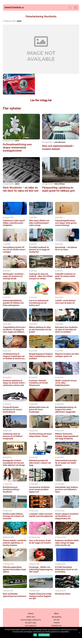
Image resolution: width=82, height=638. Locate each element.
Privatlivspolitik (44, 635)
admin (19, 21)
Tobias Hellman (59, 184)
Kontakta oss (56, 625)
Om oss (56, 620)
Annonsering (56, 617)
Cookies (56, 623)
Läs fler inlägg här (41, 100)
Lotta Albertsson (59, 142)
